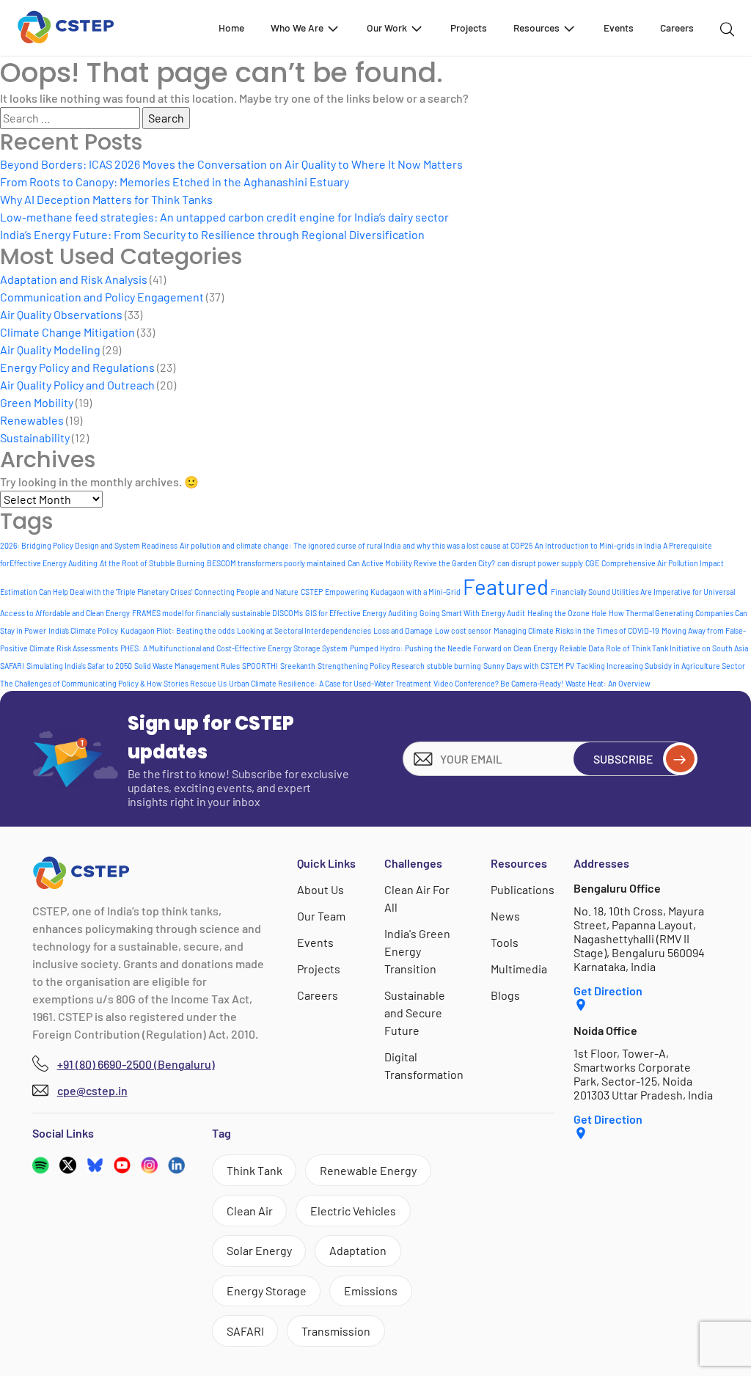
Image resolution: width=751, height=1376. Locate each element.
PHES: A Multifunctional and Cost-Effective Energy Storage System (234, 648)
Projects (468, 27)
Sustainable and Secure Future (414, 1012)
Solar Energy (259, 1250)
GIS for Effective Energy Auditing (361, 613)
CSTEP (312, 591)
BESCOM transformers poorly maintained (276, 563)
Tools (505, 942)
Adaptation (358, 1250)
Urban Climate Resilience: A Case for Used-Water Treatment (330, 683)
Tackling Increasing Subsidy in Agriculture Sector (660, 665)
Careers (677, 27)
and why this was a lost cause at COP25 (467, 545)
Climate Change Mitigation (67, 332)
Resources (536, 27)
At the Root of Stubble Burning (152, 563)
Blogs (505, 995)
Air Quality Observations (61, 314)
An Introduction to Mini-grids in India (598, 545)
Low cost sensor (463, 630)
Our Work (387, 27)
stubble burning (454, 665)
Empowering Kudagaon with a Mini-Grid (393, 591)
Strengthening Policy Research (371, 665)
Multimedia (519, 969)
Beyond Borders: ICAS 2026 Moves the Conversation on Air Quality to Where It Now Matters (231, 164)
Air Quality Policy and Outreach (77, 385)
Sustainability (35, 437)
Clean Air (250, 1211)
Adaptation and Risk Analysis (73, 279)
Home (231, 27)
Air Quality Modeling (50, 349)
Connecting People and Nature (246, 591)
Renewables (32, 420)
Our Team (321, 916)
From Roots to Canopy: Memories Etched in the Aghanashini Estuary (174, 182)
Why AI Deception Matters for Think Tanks (106, 199)
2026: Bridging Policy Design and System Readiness (88, 545)
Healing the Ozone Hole (567, 613)
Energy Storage (267, 1291)
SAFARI (12, 665)
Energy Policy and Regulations (77, 367)
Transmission (335, 1331)
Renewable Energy (368, 1170)
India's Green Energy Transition (417, 951)
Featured (506, 586)
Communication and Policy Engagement (102, 297)
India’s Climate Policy (83, 630)
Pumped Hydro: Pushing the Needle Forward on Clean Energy (453, 648)
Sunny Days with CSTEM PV (528, 665)
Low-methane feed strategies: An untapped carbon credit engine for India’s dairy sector (224, 217)
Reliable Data (582, 648)
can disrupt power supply (540, 563)
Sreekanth (297, 665)
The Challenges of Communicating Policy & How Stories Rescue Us (113, 683)
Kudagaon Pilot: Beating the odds (177, 630)
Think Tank (254, 1170)
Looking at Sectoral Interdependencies (304, 630)
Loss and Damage (403, 630)
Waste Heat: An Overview (608, 683)
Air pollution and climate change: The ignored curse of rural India (290, 545)
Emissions (371, 1291)
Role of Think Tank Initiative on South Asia (677, 648)
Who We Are (297, 27)
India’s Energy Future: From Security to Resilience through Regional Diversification (212, 234)
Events (619, 27)
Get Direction (608, 991)
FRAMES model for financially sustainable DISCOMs (217, 613)
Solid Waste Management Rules (187, 665)
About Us (320, 889)
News (505, 916)
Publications (522, 889)
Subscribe (623, 759)
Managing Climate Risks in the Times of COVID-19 (576, 630)
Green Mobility (36, 402)
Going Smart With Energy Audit (472, 613)
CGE (592, 563)
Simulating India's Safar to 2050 (79, 665)
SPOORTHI (260, 665)
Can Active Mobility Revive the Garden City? (421, 563)
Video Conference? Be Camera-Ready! (498, 683)
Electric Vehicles (353, 1211)
